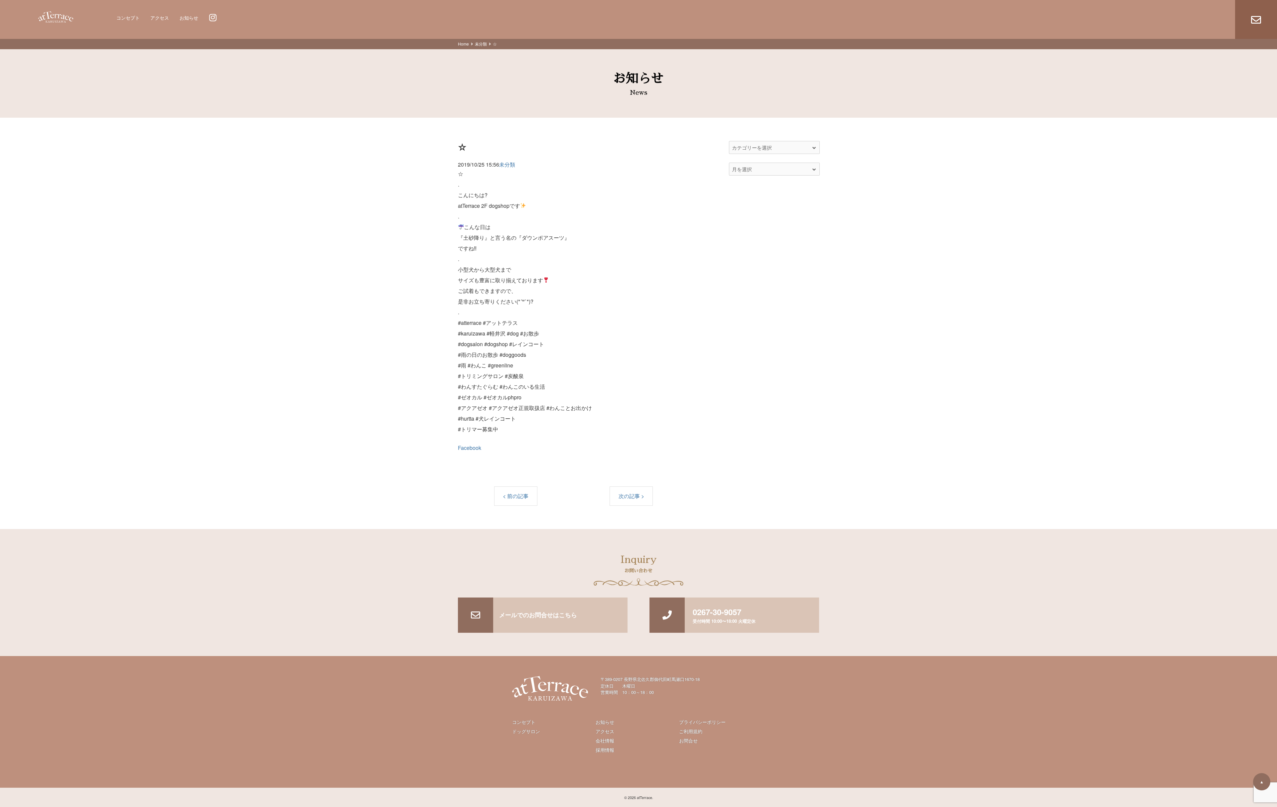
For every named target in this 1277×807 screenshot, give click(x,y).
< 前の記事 (515, 496)
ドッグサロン (526, 731)
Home (463, 44)
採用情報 (605, 749)
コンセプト (128, 18)
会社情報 (605, 740)
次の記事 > (631, 496)
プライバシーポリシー (702, 722)
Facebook (469, 448)
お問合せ (688, 740)
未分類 (481, 44)
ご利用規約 (690, 731)
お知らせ (189, 18)
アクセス (159, 18)
